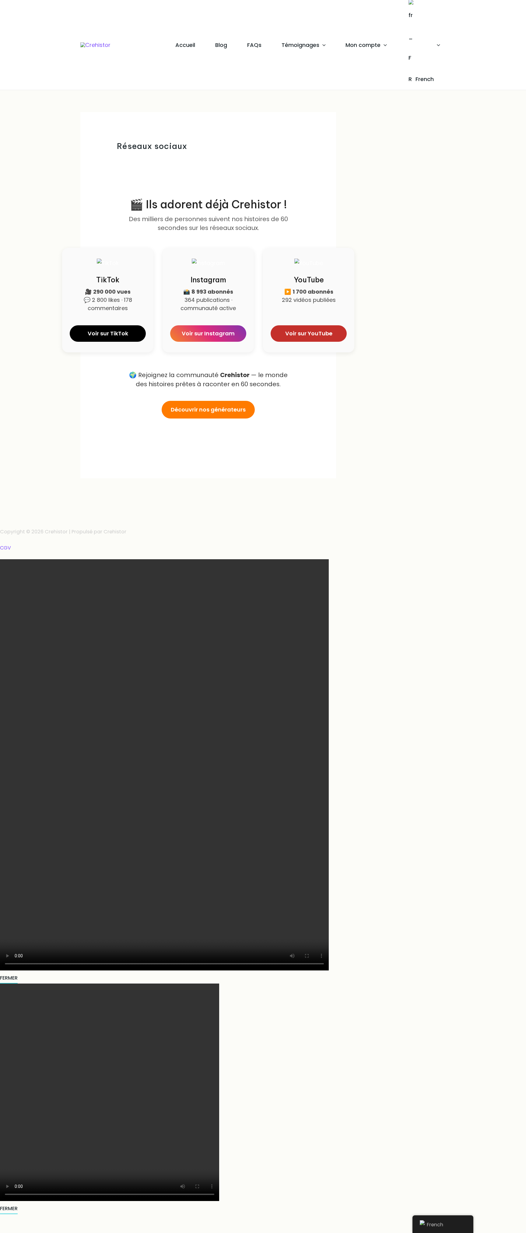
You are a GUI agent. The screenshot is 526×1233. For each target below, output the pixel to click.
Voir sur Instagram (208, 333)
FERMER (9, 977)
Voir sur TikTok (108, 333)
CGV (5, 548)
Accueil (185, 45)
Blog (221, 45)
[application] (322, 45)
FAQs (254, 45)
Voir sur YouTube (308, 333)
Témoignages (300, 45)
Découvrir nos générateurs (208, 409)
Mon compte (362, 45)
